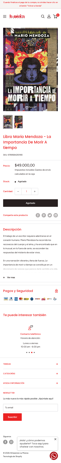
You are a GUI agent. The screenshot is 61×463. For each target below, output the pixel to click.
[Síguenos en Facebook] (5, 442)
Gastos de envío (43, 170)
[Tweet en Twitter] (50, 215)
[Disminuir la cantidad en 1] (18, 191)
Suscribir (12, 417)
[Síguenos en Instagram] (11, 442)
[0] (55, 16)
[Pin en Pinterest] (44, 215)
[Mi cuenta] (49, 16)
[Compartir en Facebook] (38, 215)
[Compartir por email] (55, 215)
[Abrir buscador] (43, 16)
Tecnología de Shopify (12, 456)
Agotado (30, 203)
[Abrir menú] (4, 16)
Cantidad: (8, 191)
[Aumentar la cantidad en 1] (34, 191)
